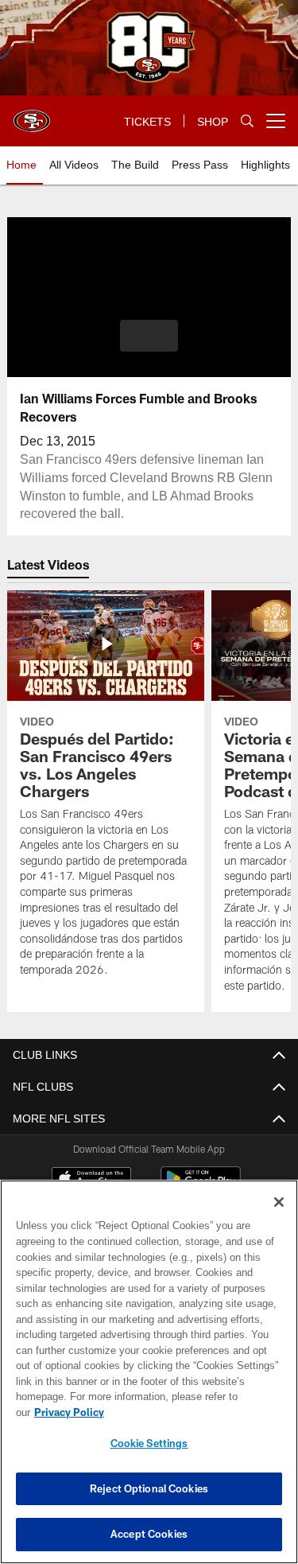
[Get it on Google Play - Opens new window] (200, 1186)
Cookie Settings (149, 1443)
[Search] (247, 121)
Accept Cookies (149, 1533)
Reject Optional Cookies (149, 1488)
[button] (149, 336)
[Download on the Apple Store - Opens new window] (91, 1180)
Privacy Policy (191, 1412)
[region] (149, 1380)
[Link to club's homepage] (32, 114)
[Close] (278, 1217)
